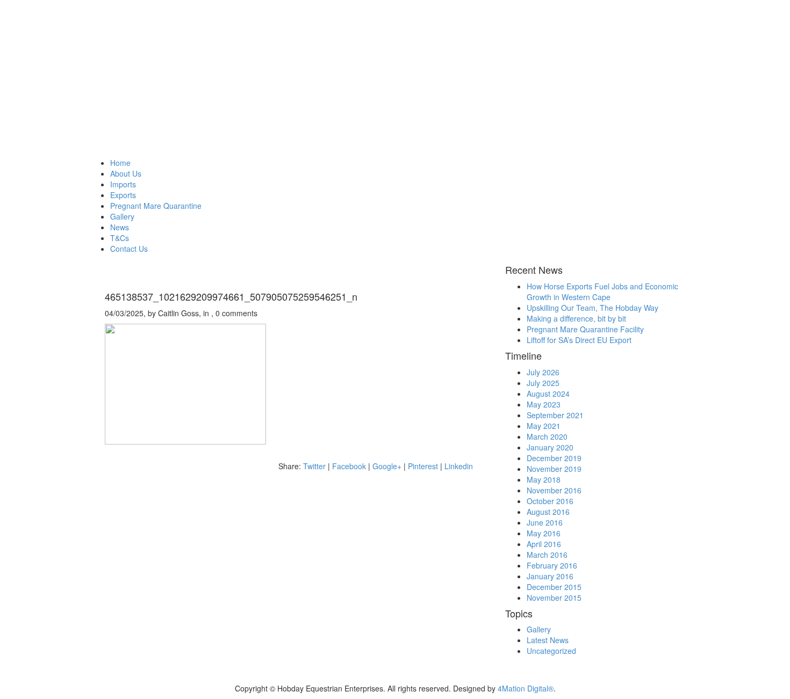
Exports (123, 195)
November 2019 (554, 468)
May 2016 (544, 533)
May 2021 (544, 425)
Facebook (349, 466)
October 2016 (550, 501)
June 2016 (545, 522)
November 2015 (554, 597)
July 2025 (543, 382)
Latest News (548, 640)
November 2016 (554, 490)
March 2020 (547, 436)
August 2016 (548, 511)
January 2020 (550, 447)
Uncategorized (551, 650)
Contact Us (129, 248)
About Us (125, 173)
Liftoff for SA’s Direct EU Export (579, 339)
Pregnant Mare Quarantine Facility (585, 329)
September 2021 (555, 415)
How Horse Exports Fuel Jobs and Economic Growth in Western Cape (602, 291)
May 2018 (544, 479)
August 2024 (548, 393)
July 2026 (543, 372)
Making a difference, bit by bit (576, 318)
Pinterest (423, 466)
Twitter (314, 466)
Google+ (386, 466)
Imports (123, 184)
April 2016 (544, 543)
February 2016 (552, 565)
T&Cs (119, 237)
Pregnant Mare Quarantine (156, 205)
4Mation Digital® (526, 688)
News (119, 227)
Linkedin (458, 466)
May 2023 (544, 404)
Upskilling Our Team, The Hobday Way (592, 307)
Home (120, 162)
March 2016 (547, 554)
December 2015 (554, 586)
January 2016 (550, 576)
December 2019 (554, 458)
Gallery (122, 216)
